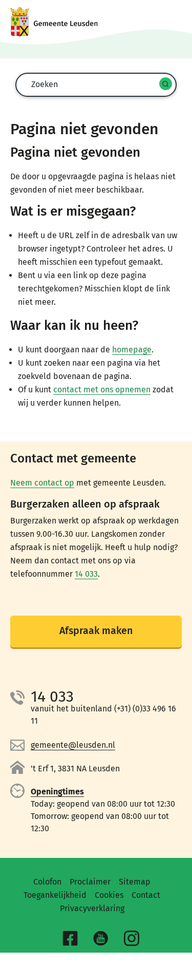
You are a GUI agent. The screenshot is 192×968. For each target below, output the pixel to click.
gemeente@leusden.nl (73, 745)
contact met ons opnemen (102, 389)
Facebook (71, 940)
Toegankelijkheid (55, 895)
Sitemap (135, 882)
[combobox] (94, 84)
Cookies (109, 895)
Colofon (47, 882)
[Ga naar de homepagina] (96, 22)
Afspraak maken (96, 631)
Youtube (102, 940)
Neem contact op (42, 483)
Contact (146, 895)
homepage (132, 349)
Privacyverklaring (92, 908)
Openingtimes (57, 791)
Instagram (133, 940)
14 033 (86, 574)
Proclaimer (90, 882)
